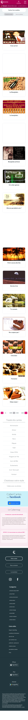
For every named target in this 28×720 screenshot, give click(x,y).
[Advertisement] (14, 23)
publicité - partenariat (14, 642)
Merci (14, 439)
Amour (14, 430)
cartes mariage (12, 610)
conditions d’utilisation (14, 633)
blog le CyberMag (13, 630)
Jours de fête (14, 461)
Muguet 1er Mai (14, 456)
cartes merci (12, 606)
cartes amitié (12, 603)
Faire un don (14, 558)
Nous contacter (14, 565)
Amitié (14, 434)
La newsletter (14, 572)
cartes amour (12, 600)
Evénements (14, 465)
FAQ (10, 652)
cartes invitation (13, 616)
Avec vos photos (19, 14)
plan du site (11, 636)
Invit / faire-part (14, 470)
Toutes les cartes (8, 14)
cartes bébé (11, 613)
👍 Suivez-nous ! (14, 503)
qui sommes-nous (13, 639)
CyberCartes (14, 495)
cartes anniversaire (13, 597)
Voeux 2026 (14, 452)
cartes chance (12, 619)
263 (22, 413)
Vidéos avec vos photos (14, 486)
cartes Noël (11, 593)
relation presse (12, 646)
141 (14, 413)
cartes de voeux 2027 (14, 590)
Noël (14, 448)
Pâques (14, 443)
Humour (14, 474)
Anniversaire (14, 425)
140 (10, 413)
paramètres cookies (13, 649)
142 (17, 413)
